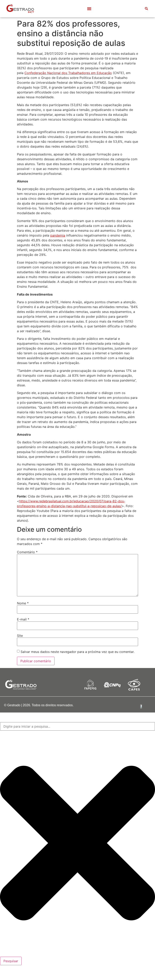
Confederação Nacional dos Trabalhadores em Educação (68, 73)
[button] (89, 8)
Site (20, 635)
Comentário (27, 552)
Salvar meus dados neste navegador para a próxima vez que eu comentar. (77, 651)
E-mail (23, 619)
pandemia (57, 235)
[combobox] (77, 726)
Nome (23, 603)
